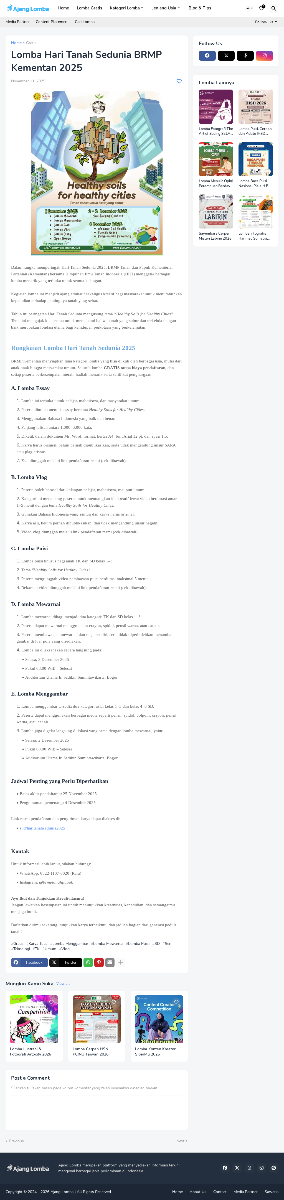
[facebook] (207, 56)
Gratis (31, 43)
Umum (50, 949)
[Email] (110, 962)
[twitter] (226, 56)
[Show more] (120, 962)
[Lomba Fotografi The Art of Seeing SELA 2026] (216, 107)
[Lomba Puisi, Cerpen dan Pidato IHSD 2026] (256, 107)
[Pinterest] (99, 962)
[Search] (273, 8)
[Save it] (179, 81)
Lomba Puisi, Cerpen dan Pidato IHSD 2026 (255, 131)
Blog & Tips (200, 8)
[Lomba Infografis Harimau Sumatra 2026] (256, 211)
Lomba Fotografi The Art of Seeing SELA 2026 (216, 131)
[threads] (245, 56)
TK (37, 949)
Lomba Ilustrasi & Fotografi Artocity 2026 (30, 1052)
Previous (16, 1141)
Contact (220, 1191)
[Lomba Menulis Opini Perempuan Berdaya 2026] (216, 159)
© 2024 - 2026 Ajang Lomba (48, 1191)
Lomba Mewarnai (108, 944)
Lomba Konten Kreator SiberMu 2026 (155, 1052)
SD (157, 944)
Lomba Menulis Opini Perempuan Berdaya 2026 (216, 184)
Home (63, 8)
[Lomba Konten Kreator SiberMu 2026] (159, 1019)
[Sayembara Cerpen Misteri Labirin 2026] (216, 211)
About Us (198, 1191)
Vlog (65, 949)
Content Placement (52, 21)
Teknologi (21, 949)
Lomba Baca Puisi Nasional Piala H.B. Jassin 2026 (254, 184)
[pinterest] (273, 1168)
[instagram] (264, 56)
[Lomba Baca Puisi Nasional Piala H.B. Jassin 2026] (256, 159)
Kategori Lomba (125, 8)
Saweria (271, 1191)
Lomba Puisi (138, 944)
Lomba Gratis (89, 8)
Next (180, 1141)
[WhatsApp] (88, 962)
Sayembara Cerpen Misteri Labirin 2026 (215, 236)
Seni (168, 944)
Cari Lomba (85, 21)
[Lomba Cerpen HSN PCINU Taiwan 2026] (97, 1019)
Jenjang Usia (164, 8)
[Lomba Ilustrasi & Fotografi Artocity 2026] (34, 1019)
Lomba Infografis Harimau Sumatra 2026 (253, 236)
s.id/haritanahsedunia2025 (42, 828)
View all (63, 983)
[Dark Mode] (250, 8)
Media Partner (18, 21)
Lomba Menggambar (70, 944)
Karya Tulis (38, 944)
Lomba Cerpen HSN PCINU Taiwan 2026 (90, 1052)
